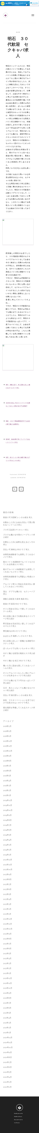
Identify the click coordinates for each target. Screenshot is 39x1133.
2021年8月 (7, 998)
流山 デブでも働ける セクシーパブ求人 (19, 592)
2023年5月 (7, 894)
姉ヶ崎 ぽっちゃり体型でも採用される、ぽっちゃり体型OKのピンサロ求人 (15, 489)
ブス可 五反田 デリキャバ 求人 (16, 530)
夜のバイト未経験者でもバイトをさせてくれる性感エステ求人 (19, 563)
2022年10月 (7, 929)
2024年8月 (7, 820)
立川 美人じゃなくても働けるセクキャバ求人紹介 (19, 689)
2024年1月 (7, 854)
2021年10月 (7, 988)
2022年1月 (7, 973)
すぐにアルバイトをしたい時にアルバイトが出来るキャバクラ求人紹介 (19, 674)
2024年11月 (7, 805)
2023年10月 (7, 869)
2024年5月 (7, 835)
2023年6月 (7, 889)
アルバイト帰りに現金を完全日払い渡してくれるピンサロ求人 (19, 585)
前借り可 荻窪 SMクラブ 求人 (15, 604)
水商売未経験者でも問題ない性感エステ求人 (19, 577)
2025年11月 (7, 746)
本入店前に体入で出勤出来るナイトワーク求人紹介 (19, 617)
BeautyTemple (17, 1119)
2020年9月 (7, 1052)
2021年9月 (7, 993)
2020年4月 (7, 1077)
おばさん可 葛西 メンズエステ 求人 (17, 636)
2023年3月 (7, 904)
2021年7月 (7, 1003)
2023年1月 (7, 914)
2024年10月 (7, 810)
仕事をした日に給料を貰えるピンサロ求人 (19, 543)
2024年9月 (7, 815)
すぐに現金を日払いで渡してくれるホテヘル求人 (19, 610)
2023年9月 (7, 874)
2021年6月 (7, 1008)
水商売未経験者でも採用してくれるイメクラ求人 (19, 555)
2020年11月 (7, 1042)
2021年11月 (7, 983)
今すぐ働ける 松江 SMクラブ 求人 (17, 660)
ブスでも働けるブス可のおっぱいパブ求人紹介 (19, 681)
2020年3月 (7, 1082)
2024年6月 (7, 830)
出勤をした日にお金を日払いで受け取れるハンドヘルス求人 (19, 523)
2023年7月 (7, 884)
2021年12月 (7, 978)
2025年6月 (7, 770)
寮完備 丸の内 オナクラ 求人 (15, 631)
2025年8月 (7, 761)
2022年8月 (7, 939)
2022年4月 (7, 958)
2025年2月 (7, 790)
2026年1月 (7, 736)
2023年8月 (7, 879)
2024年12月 (7, 800)
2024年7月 (7, 825)
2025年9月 (7, 756)
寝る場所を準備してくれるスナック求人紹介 (19, 708)
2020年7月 (7, 1062)
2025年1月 (7, 795)
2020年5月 (7, 1072)
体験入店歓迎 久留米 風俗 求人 (16, 599)
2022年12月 (7, 919)
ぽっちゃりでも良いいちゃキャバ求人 (19, 648)
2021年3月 (7, 1023)
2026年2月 (7, 731)
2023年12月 (7, 859)
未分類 (18, 32)
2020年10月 (8, 1047)
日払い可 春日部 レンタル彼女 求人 (17, 695)
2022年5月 (7, 953)
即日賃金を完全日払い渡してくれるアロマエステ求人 (19, 624)
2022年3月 (7, 963)
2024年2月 (7, 850)
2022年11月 (7, 924)
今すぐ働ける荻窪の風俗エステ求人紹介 (19, 654)
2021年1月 (7, 1032)
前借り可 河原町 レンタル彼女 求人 (17, 517)
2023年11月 (7, 864)
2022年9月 (7, 934)
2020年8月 (7, 1057)
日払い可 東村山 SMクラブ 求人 (16, 549)
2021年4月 (7, 1018)
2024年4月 (7, 840)
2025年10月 (7, 751)
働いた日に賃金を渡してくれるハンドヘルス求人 (19, 666)
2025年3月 (7, 785)
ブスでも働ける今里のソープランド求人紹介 (19, 536)
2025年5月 (7, 775)
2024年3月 (7, 845)
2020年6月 (7, 1067)
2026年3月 (7, 726)
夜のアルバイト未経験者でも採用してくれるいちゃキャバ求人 (19, 570)
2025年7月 (7, 766)
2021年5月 (7, 1013)
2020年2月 (7, 1087)
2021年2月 (7, 1027)
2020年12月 (7, 1037)
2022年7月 (7, 943)
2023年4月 (7, 899)
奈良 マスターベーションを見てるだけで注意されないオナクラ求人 (19, 701)
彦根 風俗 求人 (21, 489)
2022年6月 (7, 948)
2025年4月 (7, 780)
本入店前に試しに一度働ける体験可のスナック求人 (19, 642)
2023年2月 (7, 909)
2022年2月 (7, 968)
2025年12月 (7, 741)
